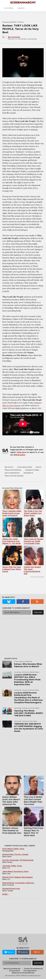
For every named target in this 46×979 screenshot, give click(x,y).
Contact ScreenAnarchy (33, 968)
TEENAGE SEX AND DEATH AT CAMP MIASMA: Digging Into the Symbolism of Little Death (28, 727)
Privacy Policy (14, 971)
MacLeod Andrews (13, 470)
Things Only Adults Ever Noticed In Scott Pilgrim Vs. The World (11, 541)
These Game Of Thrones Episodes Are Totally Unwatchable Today (33, 541)
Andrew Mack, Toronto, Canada (15, 854)
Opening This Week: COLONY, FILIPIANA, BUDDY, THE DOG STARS (28, 713)
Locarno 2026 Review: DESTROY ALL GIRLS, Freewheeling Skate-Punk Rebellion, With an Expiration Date (27, 679)
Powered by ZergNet (37, 577)
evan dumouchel (24, 467)
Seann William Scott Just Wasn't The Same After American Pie (11, 800)
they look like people (14, 476)
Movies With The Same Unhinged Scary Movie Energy (11, 569)
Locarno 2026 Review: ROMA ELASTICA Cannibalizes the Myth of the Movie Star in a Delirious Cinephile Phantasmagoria (28, 697)
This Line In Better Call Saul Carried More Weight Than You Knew (33, 800)
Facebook (24, 952)
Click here (21, 452)
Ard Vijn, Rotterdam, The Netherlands (17, 860)
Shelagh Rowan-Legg (11, 889)
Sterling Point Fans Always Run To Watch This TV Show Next (33, 832)
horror (38, 467)
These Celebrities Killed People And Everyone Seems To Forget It (11, 513)
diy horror (9, 467)
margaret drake (32, 470)
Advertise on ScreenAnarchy (23, 973)
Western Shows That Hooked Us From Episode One (11, 830)
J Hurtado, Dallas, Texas (12, 866)
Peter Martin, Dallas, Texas (13, 849)
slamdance (28, 473)
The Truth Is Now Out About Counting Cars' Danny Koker (33, 513)
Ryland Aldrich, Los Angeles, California (18, 883)
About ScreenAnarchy (11, 968)
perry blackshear (12, 473)
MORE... (5, 894)
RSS (38, 952)
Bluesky (10, 952)
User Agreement (29, 971)
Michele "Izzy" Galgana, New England (17, 877)
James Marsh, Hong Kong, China (15, 871)
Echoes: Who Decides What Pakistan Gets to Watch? (28, 665)
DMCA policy (19, 455)
